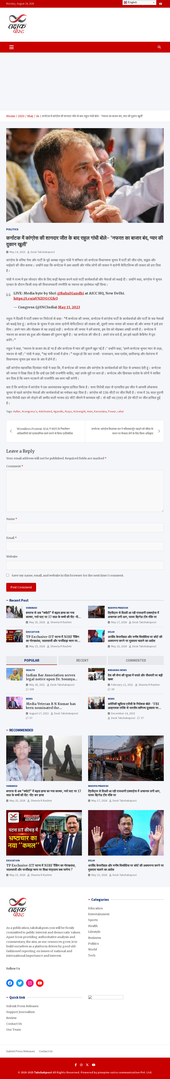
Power (112, 411)
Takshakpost (43, 1072)
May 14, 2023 (17, 252)
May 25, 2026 (37, 622)
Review (11, 1018)
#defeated (45, 411)
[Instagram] (81, 1065)
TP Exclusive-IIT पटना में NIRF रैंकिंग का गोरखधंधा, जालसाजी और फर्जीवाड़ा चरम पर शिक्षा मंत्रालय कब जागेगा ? (52, 641)
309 (31, 689)
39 (112, 689)
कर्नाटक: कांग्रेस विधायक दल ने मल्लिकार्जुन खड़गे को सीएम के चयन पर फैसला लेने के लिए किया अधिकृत (122, 431)
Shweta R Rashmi (61, 622)
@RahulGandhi (70, 293)
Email (11, 538)
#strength (79, 411)
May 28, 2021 (37, 685)
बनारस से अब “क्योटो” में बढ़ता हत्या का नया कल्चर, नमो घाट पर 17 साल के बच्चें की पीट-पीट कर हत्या (53, 617)
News (29, 698)
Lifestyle (94, 932)
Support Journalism (20, 1012)
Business (94, 938)
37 (30, 718)
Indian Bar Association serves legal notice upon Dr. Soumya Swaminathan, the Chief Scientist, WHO (50, 681)
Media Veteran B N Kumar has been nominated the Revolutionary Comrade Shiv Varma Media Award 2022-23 (51, 710)
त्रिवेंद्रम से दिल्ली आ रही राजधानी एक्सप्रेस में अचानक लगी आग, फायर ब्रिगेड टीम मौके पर (133, 615)
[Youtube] (160, 4)
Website (11, 556)
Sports (93, 920)
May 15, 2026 (37, 646)
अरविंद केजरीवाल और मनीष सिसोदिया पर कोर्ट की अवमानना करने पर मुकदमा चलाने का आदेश (135, 639)
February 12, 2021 (122, 685)
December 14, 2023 (123, 713)
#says (68, 411)
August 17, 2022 (39, 713)
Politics (12, 229)
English (132, 2)
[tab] (31, 660)
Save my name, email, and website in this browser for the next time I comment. (68, 575)
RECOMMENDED (21, 730)
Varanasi (31, 607)
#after (17, 411)
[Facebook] (75, 1065)
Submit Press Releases (22, 1006)
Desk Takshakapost (43, 252)
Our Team (13, 1029)
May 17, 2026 (119, 622)
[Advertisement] (85, 82)
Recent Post (19, 600)
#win (90, 411)
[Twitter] (87, 1065)
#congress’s (29, 411)
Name (11, 519)
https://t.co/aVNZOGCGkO (35, 298)
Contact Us (14, 1024)
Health (30, 670)
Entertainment (98, 914)
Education (32, 631)
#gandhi (58, 411)
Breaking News (117, 670)
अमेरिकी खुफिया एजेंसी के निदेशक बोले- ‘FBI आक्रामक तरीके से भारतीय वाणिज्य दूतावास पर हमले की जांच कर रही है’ (133, 708)
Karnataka (100, 411)
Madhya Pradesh (118, 607)
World (92, 949)
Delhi (111, 631)
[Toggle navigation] (11, 47)
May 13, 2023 (69, 307)
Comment (14, 466)
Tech (91, 955)
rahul (121, 411)
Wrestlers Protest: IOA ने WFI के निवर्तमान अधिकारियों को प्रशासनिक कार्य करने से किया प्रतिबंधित (45, 431)
